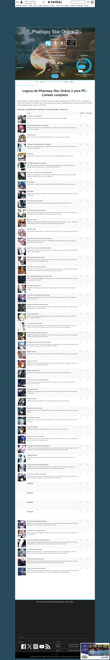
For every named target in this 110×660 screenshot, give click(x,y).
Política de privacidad (73, 646)
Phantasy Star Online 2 (55, 31)
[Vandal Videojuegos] (55, 2)
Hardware (72, 5)
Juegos (40, 5)
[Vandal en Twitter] (29, 646)
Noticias (25, 5)
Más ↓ (44, 2)
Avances (52, 5)
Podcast (86, 5)
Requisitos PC (55, 72)
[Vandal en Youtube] (41, 646)
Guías (35, 5)
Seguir (82, 66)
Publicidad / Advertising (74, 644)
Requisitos (42, 82)
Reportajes (46, 5)
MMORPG (58, 36)
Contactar (58, 646)
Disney (34, 3)
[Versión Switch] (55, 43)
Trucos (58, 5)
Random (67, 5)
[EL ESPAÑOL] (92, 2)
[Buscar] (88, 2)
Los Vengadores (32, 1)
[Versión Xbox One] (62, 43)
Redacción (58, 644)
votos (84, 75)
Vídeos (71, 82)
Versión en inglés (55, 654)
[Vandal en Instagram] (35, 646)
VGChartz (58, 650)
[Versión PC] (48, 43)
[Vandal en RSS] (47, 646)
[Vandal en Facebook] (23, 646)
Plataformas (80, 5)
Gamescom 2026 (29, 3)
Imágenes (66, 82)
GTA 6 (26, 1)
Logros (55, 76)
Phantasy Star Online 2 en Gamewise (77, 650)
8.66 (84, 62)
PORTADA (19, 5)
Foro (62, 5)
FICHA (37, 82)
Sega (58, 57)
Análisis (30, 5)
